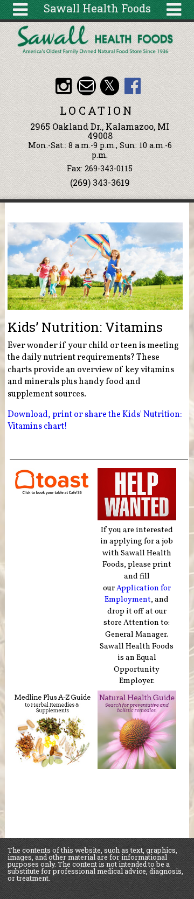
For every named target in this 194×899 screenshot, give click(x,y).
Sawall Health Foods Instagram (63, 85)
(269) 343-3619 (100, 182)
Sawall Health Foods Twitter (109, 85)
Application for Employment (138, 594)
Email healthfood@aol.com (86, 85)
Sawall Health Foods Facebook (132, 85)
